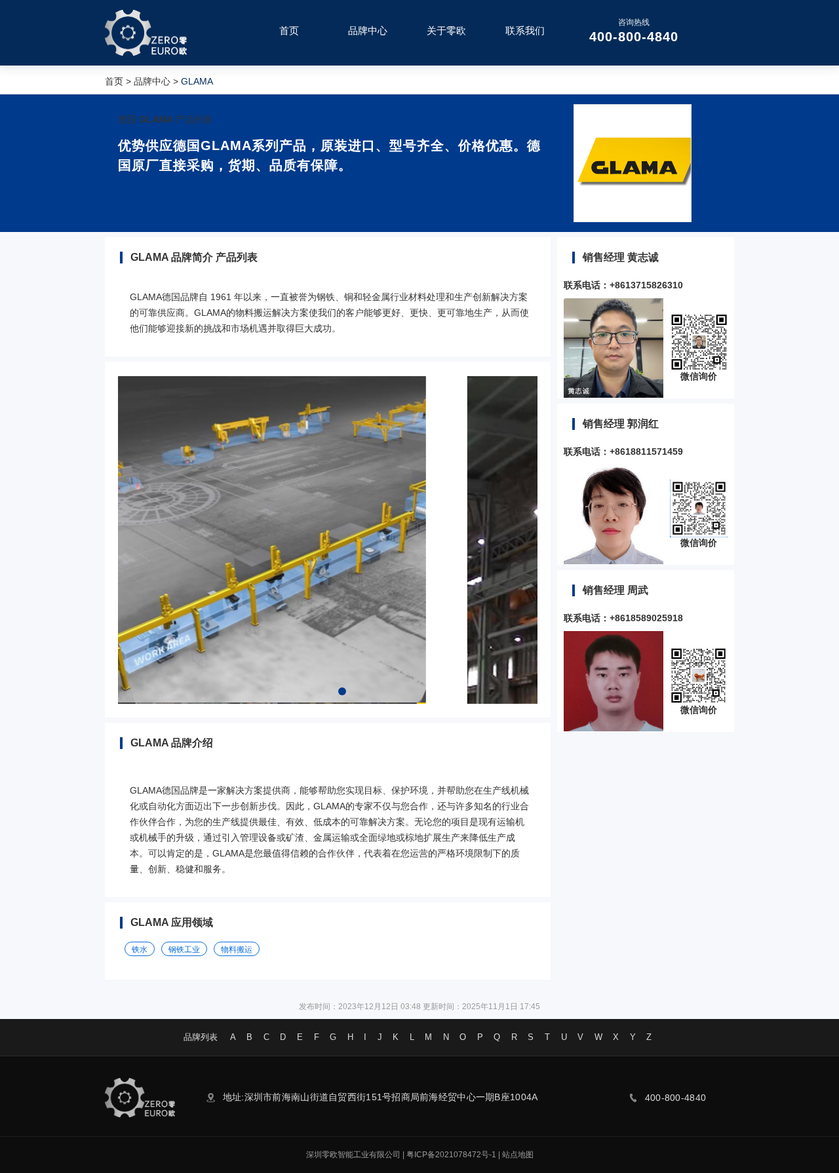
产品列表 (194, 119)
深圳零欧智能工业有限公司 (353, 1154)
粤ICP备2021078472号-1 (451, 1154)
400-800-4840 (633, 36)
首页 (114, 81)
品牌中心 (152, 81)
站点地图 (518, 1154)
